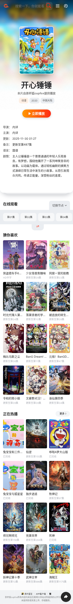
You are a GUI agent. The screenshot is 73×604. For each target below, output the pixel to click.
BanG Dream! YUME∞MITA (36, 356)
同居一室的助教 (59, 273)
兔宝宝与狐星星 (13, 494)
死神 (52, 535)
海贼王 (53, 577)
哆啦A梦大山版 (58, 452)
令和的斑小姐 (11, 398)
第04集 (64, 217)
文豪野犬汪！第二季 (36, 398)
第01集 (11, 217)
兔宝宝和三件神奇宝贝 (13, 452)
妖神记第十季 (11, 577)
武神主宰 (31, 577)
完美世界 (31, 535)
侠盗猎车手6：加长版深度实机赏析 (13, 273)
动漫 (23, 100)
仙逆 (29, 452)
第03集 (46, 217)
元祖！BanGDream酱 (59, 356)
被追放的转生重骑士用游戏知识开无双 (59, 315)
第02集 (28, 217)
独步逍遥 (31, 494)
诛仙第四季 (56, 398)
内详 (15, 127)
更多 (62, 413)
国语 (15, 150)
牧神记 (53, 494)
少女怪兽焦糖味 (36, 273)
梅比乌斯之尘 (11, 356)
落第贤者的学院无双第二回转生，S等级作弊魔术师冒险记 (36, 315)
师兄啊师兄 (10, 535)
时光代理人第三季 (13, 315)
